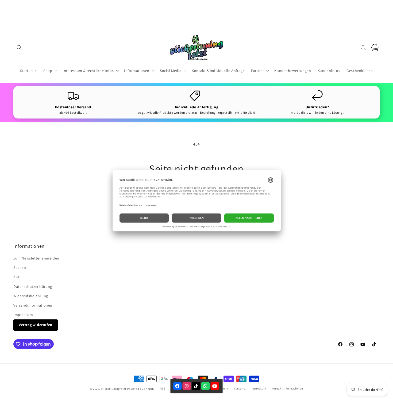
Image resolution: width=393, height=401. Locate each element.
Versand (239, 388)
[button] (19, 48)
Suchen (19, 267)
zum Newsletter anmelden (36, 258)
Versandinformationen (32, 305)
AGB (17, 276)
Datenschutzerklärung (32, 286)
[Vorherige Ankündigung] (125, 13)
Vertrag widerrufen (35, 324)
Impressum (23, 314)
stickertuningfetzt (113, 389)
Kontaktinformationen (287, 388)
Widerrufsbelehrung (30, 295)
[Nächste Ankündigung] (268, 13)
